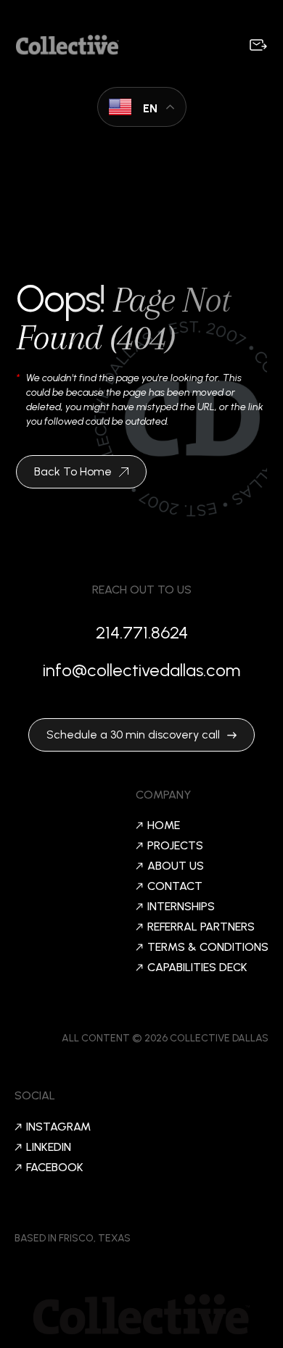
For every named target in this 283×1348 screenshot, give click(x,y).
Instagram (58, 1126)
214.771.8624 (142, 632)
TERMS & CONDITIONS (207, 947)
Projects (175, 845)
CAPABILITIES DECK (197, 967)
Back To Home (73, 471)
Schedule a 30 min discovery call (133, 734)
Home (163, 825)
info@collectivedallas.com (141, 670)
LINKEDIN (48, 1147)
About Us (175, 866)
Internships (181, 906)
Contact (174, 886)
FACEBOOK (54, 1167)
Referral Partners (201, 926)
